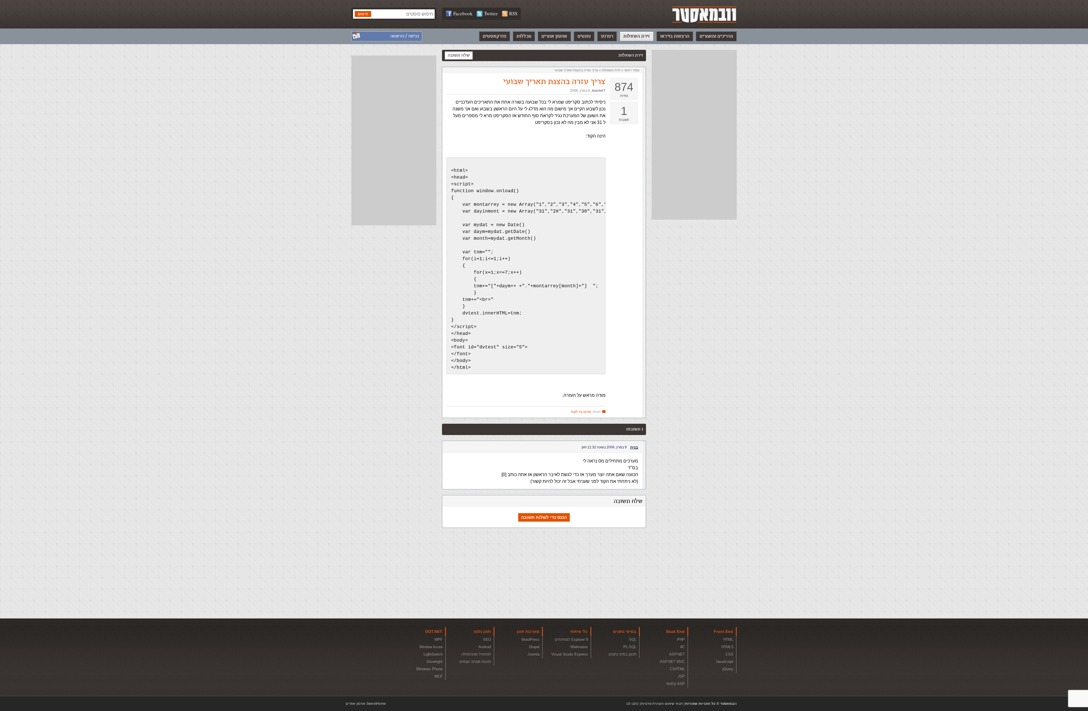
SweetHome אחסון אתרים (366, 704)
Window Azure (431, 647)
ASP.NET (677, 654)
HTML (728, 639)
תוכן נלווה (482, 631)
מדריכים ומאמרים (716, 36)
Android (485, 647)
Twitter (491, 13)
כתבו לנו (632, 704)
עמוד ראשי (631, 70)
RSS (513, 13)
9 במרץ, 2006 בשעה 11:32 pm (604, 447)
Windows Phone (429, 669)
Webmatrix (579, 647)
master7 (598, 91)
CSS (729, 654)
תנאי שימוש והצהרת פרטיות (662, 704)
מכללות (524, 36)
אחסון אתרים (554, 36)
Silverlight (434, 661)
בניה (634, 447)
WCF (438, 676)
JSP (681, 676)
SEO (487, 639)
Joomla (533, 654)
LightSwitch (433, 654)
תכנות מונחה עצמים (475, 661)
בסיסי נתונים (624, 631)
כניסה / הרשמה (404, 36)
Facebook (463, 13)
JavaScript (724, 661)
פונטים (584, 36)
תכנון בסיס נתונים (622, 654)
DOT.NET (433, 631)
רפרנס (607, 36)
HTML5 (727, 647)
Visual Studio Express (569, 654)
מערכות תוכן (528, 631)
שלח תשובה (459, 55)
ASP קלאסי (675, 684)
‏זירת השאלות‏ (611, 70)
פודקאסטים (494, 36)
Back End (675, 631)
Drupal (534, 647)
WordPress (530, 639)
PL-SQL (629, 647)
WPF (438, 639)
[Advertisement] (694, 135)
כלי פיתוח (579, 631)
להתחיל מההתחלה (476, 654)
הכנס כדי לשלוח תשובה (544, 517)
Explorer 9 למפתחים (571, 639)
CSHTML (677, 669)
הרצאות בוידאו (674, 36)
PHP (681, 639)
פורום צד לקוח (581, 412)
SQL (632, 639)
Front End (723, 631)
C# (682, 647)
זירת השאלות (636, 36)
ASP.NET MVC (672, 661)
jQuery (727, 669)
